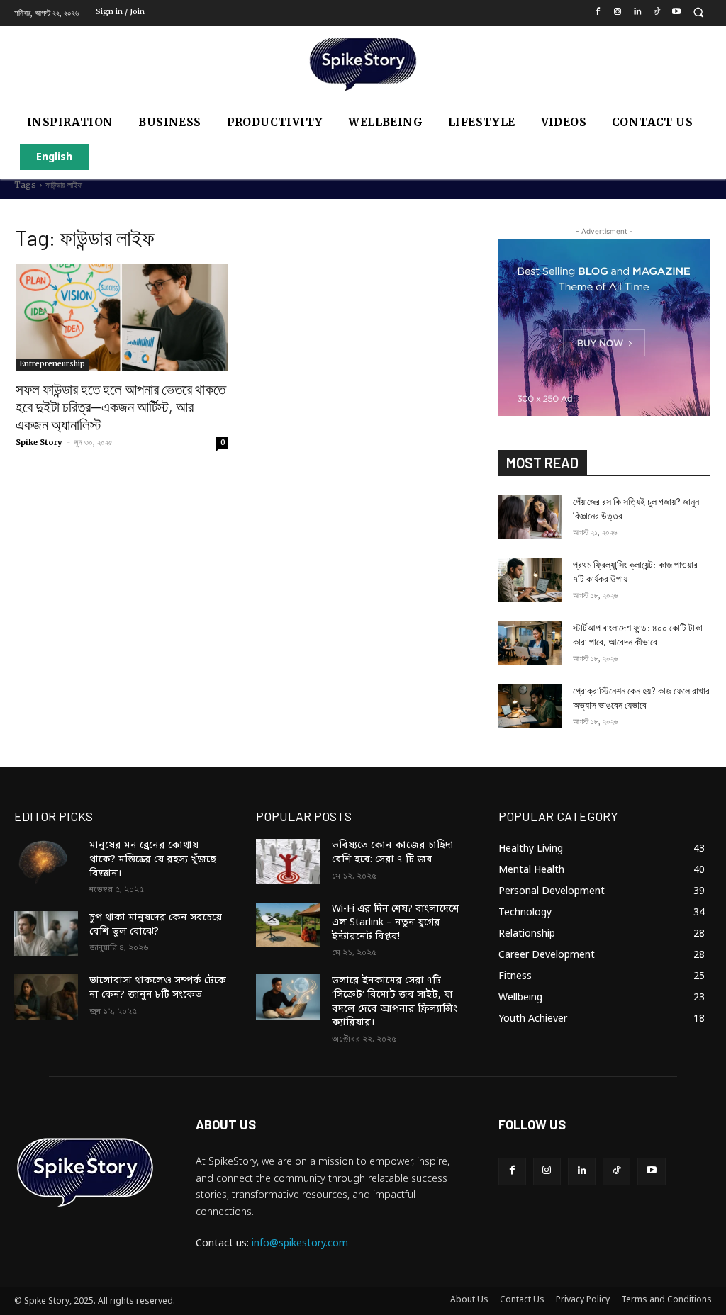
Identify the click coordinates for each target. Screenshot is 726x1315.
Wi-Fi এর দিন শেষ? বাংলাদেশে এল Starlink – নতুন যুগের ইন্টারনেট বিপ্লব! (395, 923)
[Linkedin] (637, 13)
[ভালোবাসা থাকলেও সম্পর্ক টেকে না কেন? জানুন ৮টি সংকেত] (46, 996)
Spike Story (39, 442)
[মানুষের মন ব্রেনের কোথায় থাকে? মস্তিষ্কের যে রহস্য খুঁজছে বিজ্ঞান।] (46, 861)
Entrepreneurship (52, 363)
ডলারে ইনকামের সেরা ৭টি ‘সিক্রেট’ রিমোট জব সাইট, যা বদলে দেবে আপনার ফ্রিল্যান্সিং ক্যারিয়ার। (394, 1001)
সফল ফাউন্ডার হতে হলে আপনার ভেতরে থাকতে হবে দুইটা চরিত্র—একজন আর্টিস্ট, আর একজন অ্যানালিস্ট (120, 406)
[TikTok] (657, 13)
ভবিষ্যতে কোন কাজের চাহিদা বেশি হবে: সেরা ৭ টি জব (393, 853)
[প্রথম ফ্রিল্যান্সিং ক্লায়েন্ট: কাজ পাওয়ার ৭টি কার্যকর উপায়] (530, 580)
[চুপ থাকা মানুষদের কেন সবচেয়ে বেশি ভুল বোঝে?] (46, 933)
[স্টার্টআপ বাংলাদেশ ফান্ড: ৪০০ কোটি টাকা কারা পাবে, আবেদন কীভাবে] (530, 643)
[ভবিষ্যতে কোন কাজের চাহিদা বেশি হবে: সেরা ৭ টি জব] (288, 861)
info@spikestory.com (300, 1244)
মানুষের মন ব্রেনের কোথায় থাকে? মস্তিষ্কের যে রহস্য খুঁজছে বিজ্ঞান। (152, 859)
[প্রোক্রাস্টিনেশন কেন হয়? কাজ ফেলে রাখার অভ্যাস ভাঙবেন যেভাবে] (530, 706)
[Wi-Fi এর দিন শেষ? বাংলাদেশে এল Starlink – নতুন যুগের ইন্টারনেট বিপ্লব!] (288, 925)
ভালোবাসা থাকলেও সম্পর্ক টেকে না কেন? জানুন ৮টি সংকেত (157, 988)
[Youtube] (677, 13)
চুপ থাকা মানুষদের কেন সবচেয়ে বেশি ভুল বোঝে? (155, 925)
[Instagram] (617, 13)
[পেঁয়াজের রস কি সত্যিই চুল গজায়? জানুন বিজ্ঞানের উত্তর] (530, 517)
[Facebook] (598, 13)
